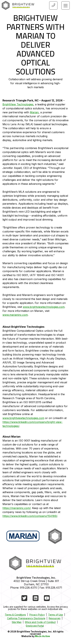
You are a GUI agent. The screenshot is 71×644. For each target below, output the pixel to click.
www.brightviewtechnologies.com (44, 307)
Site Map (16, 622)
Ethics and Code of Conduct (40, 622)
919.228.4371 (54, 587)
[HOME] (34, 562)
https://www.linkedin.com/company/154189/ (29, 516)
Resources (54, 618)
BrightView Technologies (17, 104)
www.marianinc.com (15, 314)
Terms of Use (55, 614)
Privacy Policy (37, 614)
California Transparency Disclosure (26, 618)
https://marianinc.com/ (16, 508)
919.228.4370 (28, 587)
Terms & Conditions (15, 614)
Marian (34, 112)
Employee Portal (35, 625)
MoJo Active (42, 636)
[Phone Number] (53, 5)
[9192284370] (53, 5)
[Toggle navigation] (65, 5)
